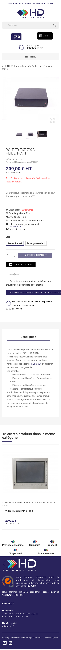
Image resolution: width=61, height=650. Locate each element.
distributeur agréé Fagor (43, 592)
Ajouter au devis (21, 265)
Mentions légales (51, 637)
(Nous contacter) (17, 226)
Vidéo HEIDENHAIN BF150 (19, 511)
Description (28, 337)
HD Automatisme (18, 637)
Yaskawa (6, 595)
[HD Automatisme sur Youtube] (5, 643)
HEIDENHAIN (35, 364)
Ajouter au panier (36, 255)
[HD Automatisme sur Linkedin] (10, 643)
